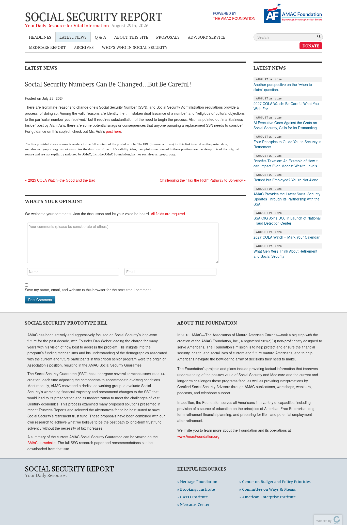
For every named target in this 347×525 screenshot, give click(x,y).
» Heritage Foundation (197, 481)
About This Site (131, 37)
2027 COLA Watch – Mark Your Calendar (287, 237)
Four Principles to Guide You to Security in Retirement (287, 144)
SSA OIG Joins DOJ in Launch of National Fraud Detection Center (287, 220)
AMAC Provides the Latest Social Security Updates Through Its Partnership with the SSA (287, 199)
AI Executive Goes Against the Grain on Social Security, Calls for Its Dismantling (285, 125)
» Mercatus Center (193, 504)
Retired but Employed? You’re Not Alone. (286, 179)
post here (113, 131)
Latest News (73, 37)
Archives (84, 47)
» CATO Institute (192, 496)
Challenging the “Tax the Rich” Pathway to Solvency (203, 180)
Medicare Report (47, 47)
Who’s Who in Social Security (134, 47)
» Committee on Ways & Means (267, 489)
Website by (323, 520)
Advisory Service (206, 37)
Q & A (100, 37)
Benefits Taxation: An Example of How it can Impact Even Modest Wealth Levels (286, 163)
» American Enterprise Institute (267, 496)
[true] (319, 37)
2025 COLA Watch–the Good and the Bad (60, 180)
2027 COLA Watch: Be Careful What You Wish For (286, 106)
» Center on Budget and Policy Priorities (275, 481)
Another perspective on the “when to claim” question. (283, 87)
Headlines (40, 37)
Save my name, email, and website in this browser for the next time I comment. (88, 289)
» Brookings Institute (196, 489)
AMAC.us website (41, 442)
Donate (311, 46)
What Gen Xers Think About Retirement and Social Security (285, 254)
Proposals (168, 37)
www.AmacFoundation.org (198, 436)
